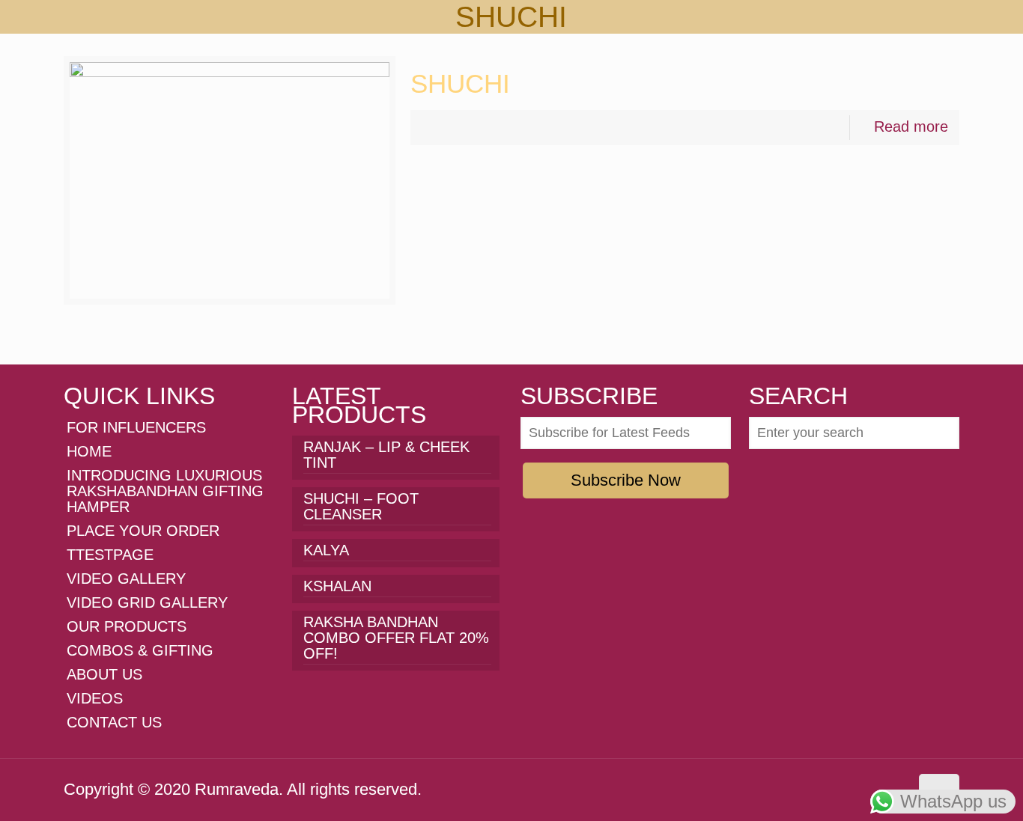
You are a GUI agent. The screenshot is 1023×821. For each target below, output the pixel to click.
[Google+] (835, 788)
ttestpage (110, 554)
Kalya (326, 550)
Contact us (114, 722)
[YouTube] (855, 788)
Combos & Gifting (140, 650)
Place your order (143, 530)
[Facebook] (815, 788)
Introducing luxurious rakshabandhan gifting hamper (165, 491)
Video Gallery (126, 578)
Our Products (126, 626)
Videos (95, 698)
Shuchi (460, 83)
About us (104, 674)
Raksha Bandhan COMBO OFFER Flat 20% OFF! (396, 638)
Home (89, 451)
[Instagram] (876, 788)
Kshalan (337, 586)
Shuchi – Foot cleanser (361, 506)
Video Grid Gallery (147, 602)
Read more (911, 126)
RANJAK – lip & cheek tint (386, 455)
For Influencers (136, 427)
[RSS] (896, 788)
